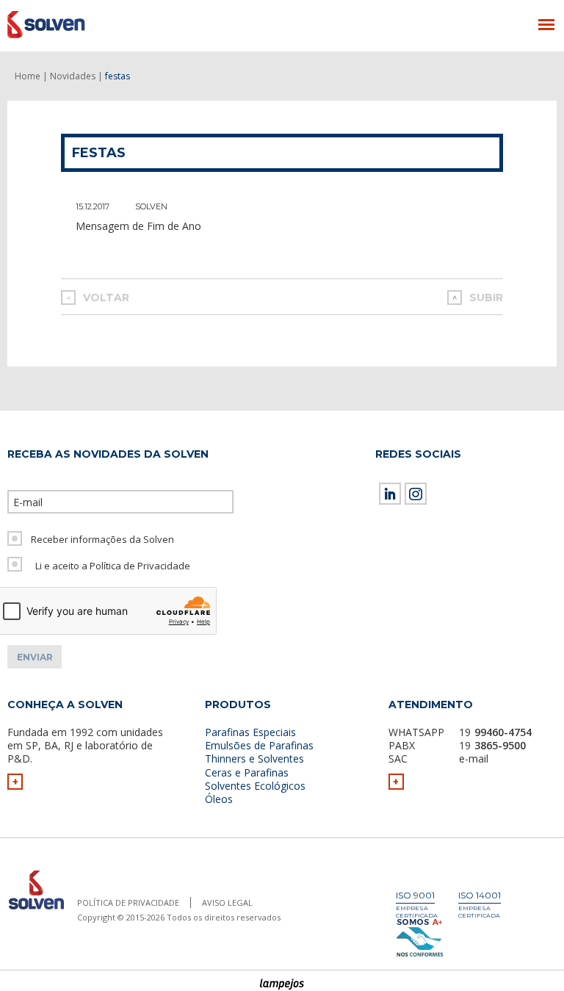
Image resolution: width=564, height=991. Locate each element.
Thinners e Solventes (254, 758)
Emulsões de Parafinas (259, 745)
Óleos (219, 799)
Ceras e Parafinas (247, 772)
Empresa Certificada (417, 911)
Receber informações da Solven (102, 539)
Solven (151, 206)
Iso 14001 (479, 895)
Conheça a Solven (65, 704)
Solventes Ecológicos (255, 786)
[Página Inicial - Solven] (36, 910)
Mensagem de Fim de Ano (138, 226)
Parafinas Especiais (250, 732)
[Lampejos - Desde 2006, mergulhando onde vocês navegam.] (282, 985)
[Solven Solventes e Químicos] (79, 24)
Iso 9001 (415, 895)
